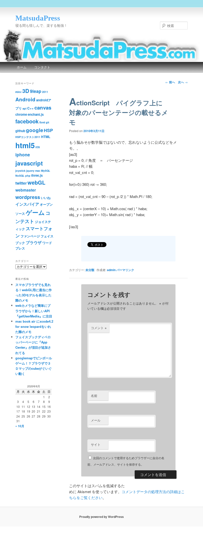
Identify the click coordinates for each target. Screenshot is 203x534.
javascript (29, 163)
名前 (94, 395)
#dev (18, 92)
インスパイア (27, 204)
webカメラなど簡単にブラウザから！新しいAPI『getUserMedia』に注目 (33, 310)
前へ (170, 82)
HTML (45, 136)
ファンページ (30, 236)
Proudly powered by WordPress (101, 516)
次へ (183, 82)
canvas (42, 107)
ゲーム (35, 212)
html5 (25, 145)
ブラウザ (34, 242)
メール (96, 420)
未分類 (89, 270)
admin (111, 270)
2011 (45, 92)
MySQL (45, 170)
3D (25, 91)
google (34, 130)
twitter (21, 183)
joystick (20, 170)
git (47, 122)
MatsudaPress (37, 18)
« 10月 (19, 426)
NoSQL (20, 175)
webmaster (25, 190)
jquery (30, 170)
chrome (21, 114)
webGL (36, 182)
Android (25, 99)
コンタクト (42, 67)
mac (37, 170)
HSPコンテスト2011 (27, 137)
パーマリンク (125, 270)
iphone (22, 154)
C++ (30, 108)
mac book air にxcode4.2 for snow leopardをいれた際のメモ (34, 326)
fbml (42, 122)
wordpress (27, 197)
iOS (37, 147)
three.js (37, 175)
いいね (46, 197)
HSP (48, 130)
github (20, 130)
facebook (27, 121)
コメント (99, 327)
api (24, 108)
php (27, 175)
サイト (96, 444)
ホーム (21, 67)
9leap (35, 91)
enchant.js (36, 114)
